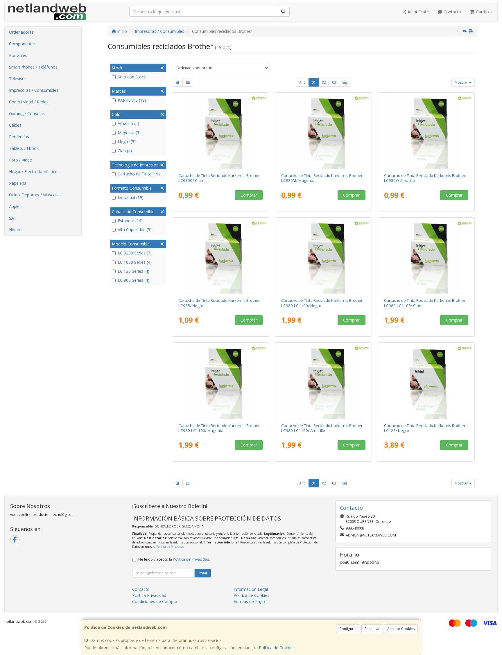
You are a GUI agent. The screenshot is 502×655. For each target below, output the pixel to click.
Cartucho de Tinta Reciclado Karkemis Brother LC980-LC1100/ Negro (322, 303)
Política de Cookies (277, 647)
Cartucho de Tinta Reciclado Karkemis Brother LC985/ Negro (219, 303)
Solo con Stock (132, 77)
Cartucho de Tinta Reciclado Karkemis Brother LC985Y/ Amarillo (424, 178)
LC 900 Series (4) (133, 280)
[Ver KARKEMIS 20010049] (426, 131)
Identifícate (418, 12)
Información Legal (251, 589)
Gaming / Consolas (27, 113)
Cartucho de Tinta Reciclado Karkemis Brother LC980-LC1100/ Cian (424, 303)
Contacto (451, 12)
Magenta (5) (129, 132)
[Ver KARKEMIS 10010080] (323, 381)
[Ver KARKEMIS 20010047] (221, 131)
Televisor (17, 78)
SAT (13, 218)
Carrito (482, 12)
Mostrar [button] (462, 82)
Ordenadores (21, 32)
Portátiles (18, 55)
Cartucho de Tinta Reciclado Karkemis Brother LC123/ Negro (424, 428)
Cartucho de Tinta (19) (139, 174)
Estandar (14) (130, 220)
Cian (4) (125, 150)
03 (334, 82)
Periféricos (19, 136)
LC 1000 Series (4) (135, 262)
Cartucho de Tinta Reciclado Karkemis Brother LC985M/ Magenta (322, 178)
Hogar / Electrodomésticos (34, 171)
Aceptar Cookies (401, 628)
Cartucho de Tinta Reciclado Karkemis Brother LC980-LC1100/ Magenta (219, 428)
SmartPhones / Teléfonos (33, 67)
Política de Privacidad (170, 547)
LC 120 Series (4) (133, 271)
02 (324, 82)
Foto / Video (20, 160)
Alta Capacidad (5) (135, 229)
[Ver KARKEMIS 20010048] (323, 131)
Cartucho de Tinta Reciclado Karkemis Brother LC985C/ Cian (219, 178)
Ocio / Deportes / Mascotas (35, 195)
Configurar (348, 628)
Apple (14, 206)
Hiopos (15, 229)
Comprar (249, 195)
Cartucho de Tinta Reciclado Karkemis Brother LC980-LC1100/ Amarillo (322, 428)
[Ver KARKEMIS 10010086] (426, 381)
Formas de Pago (249, 601)
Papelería (17, 183)
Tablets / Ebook (24, 148)
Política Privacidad (149, 595)
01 (314, 82)
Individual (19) (131, 197)
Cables (15, 125)
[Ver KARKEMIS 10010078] (426, 256)
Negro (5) (127, 141)
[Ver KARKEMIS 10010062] (323, 256)
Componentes (22, 43)
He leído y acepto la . (174, 559)
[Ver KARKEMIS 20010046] (221, 256)
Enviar (202, 572)
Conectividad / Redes (29, 102)
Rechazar (372, 628)
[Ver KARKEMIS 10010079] (221, 381)
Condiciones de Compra (154, 601)
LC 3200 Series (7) (135, 253)
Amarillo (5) (128, 123)
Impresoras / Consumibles (33, 90)
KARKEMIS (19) (132, 100)
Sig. (345, 82)
